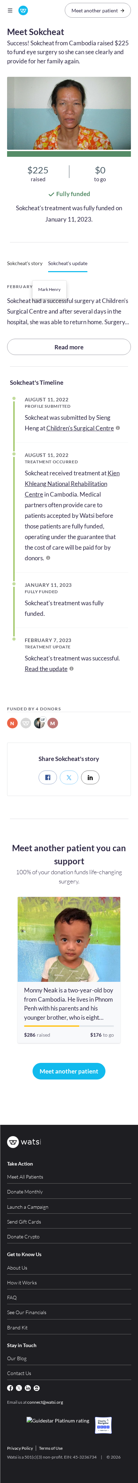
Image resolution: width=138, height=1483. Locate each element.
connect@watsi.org (45, 1402)
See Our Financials (26, 1312)
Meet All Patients (25, 1177)
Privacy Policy (20, 1448)
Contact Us (19, 1373)
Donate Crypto (23, 1236)
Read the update (46, 668)
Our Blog (17, 1358)
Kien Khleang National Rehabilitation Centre (72, 483)
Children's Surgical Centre (80, 428)
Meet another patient (94, 10)
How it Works (22, 1282)
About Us (17, 1268)
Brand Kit (17, 1327)
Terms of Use (51, 1448)
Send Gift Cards (24, 1222)
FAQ (12, 1297)
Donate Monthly (25, 1192)
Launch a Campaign (27, 1207)
